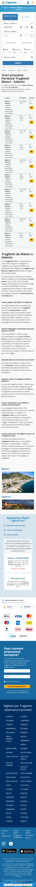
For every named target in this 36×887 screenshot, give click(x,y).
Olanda (23, 801)
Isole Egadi (11, 777)
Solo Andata (25, 17)
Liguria (9, 789)
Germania (24, 740)
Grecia (23, 744)
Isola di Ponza (23, 768)
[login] (28, 2)
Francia (23, 732)
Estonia (24, 728)
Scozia (23, 809)
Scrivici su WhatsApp (14, 530)
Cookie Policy (28, 885)
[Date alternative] (20, 42)
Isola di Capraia (9, 764)
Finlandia (10, 732)
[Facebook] (11, 843)
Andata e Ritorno (10, 16)
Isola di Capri (26, 763)
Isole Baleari (11, 773)
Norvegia (10, 801)
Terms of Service (22, 692)
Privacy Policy (10, 861)
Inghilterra (11, 748)
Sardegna (10, 809)
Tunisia (9, 821)
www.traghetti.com (11, 2)
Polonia (9, 805)
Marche (23, 793)
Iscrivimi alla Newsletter (17, 686)
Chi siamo (5, 831)
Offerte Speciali (28, 832)
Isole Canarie (26, 773)
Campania (24, 720)
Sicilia (8, 813)
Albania (9, 716)
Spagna (23, 813)
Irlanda (24, 748)
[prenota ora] (31, 107)
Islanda (9, 752)
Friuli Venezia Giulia (9, 738)
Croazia (24, 724)
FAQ (3, 833)
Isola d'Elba (25, 752)
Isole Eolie (25, 777)
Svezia (8, 817)
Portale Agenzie (16, 832)
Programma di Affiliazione (18, 836)
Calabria (10, 720)
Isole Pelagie (11, 781)
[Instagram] (5, 843)
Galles (23, 736)
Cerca (18, 63)
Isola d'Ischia (12, 756)
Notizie (28, 838)
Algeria (23, 716)
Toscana (24, 817)
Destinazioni (30, 835)
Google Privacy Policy (11, 692)
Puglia (23, 805)
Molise (23, 797)
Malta (9, 793)
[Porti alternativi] (4, 42)
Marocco (10, 797)
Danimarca (11, 728)
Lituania (24, 789)
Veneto (23, 821)
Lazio (8, 785)
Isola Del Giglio (24, 757)
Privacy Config (9, 885)
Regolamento (6, 836)
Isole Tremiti (26, 781)
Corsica (9, 724)
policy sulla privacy (16, 681)
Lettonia (24, 785)
